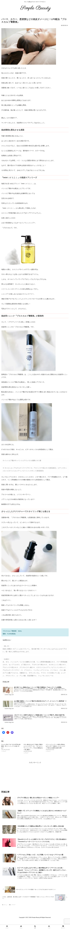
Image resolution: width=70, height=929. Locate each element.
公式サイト (7, 640)
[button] (63, 472)
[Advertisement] (35, 776)
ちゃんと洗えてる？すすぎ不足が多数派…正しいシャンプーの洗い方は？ (10, 746)
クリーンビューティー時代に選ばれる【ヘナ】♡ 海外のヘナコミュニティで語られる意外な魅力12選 (55, 746)
